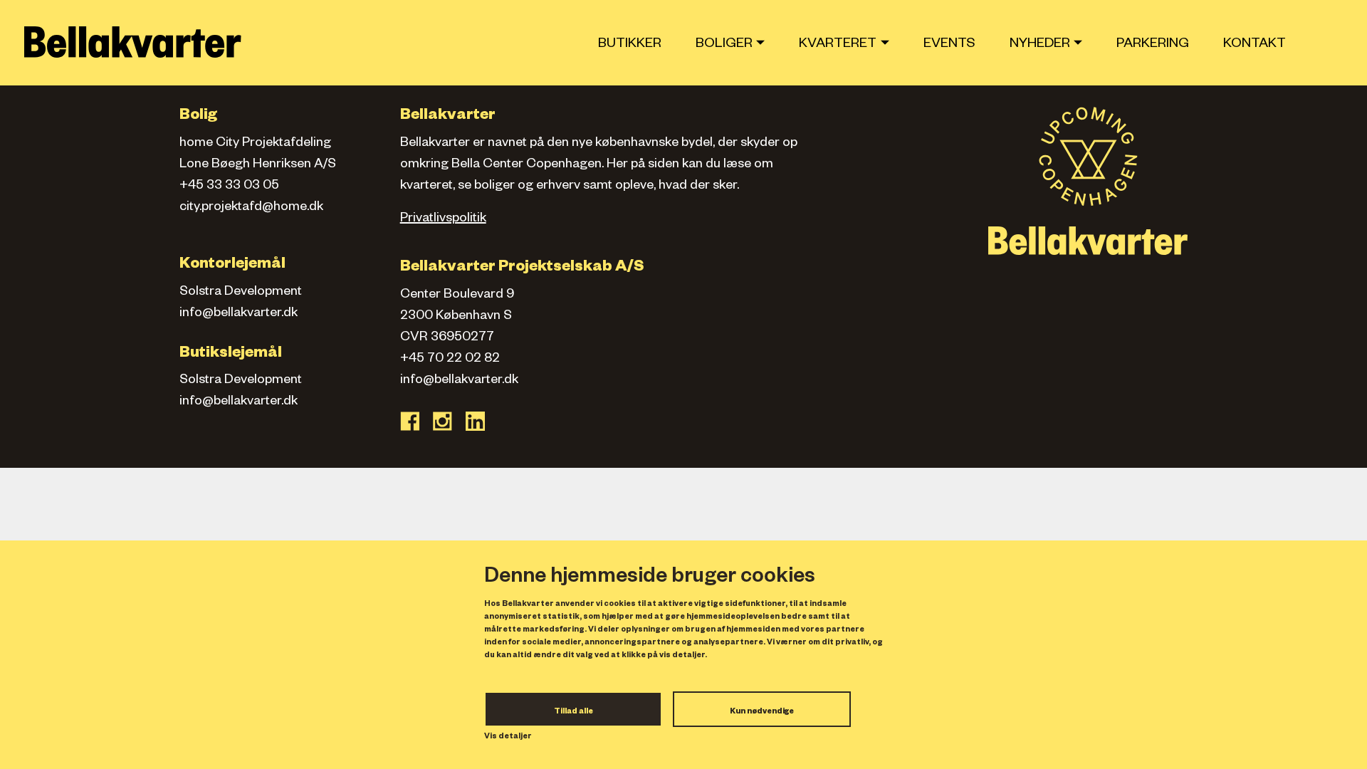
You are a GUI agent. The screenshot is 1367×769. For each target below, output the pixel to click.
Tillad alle (573, 712)
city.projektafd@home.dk (251, 208)
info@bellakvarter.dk (238, 314)
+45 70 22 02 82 (450, 359)
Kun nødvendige (762, 712)
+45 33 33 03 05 (229, 186)
